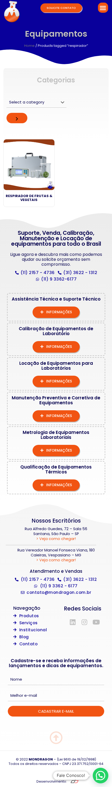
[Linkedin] (72, 622)
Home (29, 45)
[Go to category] (17, 118)
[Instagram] (84, 622)
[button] (103, 8)
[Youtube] (96, 622)
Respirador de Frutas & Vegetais (29, 198)
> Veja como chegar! (56, 538)
